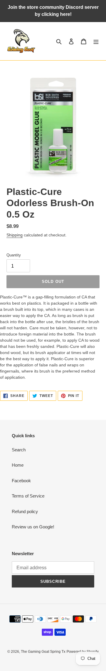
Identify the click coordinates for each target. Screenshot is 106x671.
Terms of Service (28, 495)
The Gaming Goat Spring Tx (43, 652)
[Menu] (96, 41)
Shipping (14, 235)
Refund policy (25, 511)
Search (19, 449)
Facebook (21, 480)
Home (18, 465)
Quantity (13, 255)
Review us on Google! (33, 526)
